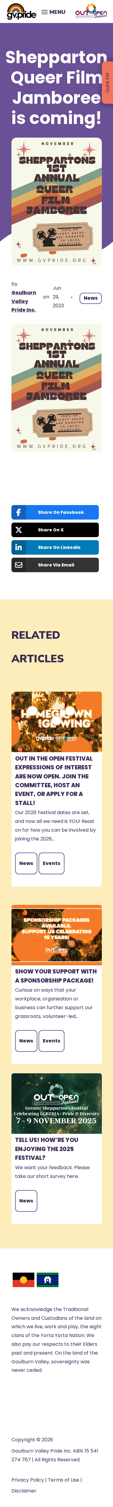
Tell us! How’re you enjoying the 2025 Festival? (46, 1149)
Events (51, 863)
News (91, 298)
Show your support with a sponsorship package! (56, 975)
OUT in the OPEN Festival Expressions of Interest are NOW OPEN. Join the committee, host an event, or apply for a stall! (54, 781)
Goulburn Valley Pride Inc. (23, 301)
